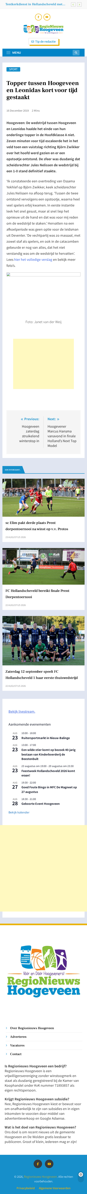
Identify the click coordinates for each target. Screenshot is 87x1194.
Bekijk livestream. (21, 711)
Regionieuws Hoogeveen (40, 1176)
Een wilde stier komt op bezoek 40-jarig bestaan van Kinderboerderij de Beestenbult (48, 754)
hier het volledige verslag (33, 259)
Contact (15, 1054)
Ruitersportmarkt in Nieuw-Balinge (45, 738)
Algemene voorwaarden (54, 1188)
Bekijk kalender (18, 812)
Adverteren (18, 1037)
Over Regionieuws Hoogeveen (32, 1028)
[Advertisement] (43, 364)
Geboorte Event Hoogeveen (40, 804)
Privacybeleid (26, 1188)
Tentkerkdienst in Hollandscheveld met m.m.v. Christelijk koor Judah (33, 4)
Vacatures (17, 1045)
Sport (13, 69)
